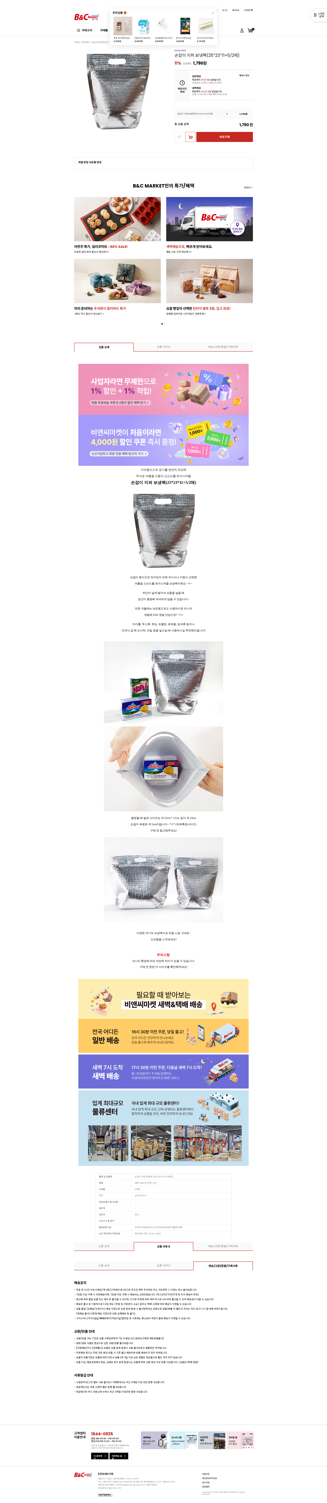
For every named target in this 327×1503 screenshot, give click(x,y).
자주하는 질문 (117, 1457)
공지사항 (205, 1482)
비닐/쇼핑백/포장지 (99, 42)
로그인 (224, 10)
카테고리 (87, 30)
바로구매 (225, 137)
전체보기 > (248, 187)
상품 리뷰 (163, 347)
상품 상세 (104, 347)
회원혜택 (205, 1486)
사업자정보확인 (105, 1494)
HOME (77, 42)
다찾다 (318, 16)
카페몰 (104, 30)
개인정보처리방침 (209, 1478)
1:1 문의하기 (98, 1457)
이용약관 (205, 1473)
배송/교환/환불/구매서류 (223, 347)
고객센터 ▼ (248, 10)
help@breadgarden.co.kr (133, 1484)
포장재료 (85, 42)
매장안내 (235, 10)
